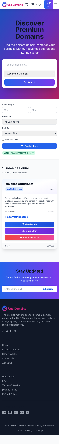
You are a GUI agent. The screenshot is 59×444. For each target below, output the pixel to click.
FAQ (4, 381)
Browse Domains (11, 349)
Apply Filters (31, 146)
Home (5, 345)
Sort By (5, 128)
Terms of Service (11, 385)
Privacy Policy (9, 389)
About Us (7, 362)
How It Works (9, 354)
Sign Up (49, 4)
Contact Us (8, 358)
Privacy (28, 430)
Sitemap (39, 430)
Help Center (8, 376)
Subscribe (48, 289)
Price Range (8, 104)
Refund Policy (9, 394)
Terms (19, 430)
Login (39, 4)
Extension (7, 116)
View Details (31, 224)
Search (31, 82)
